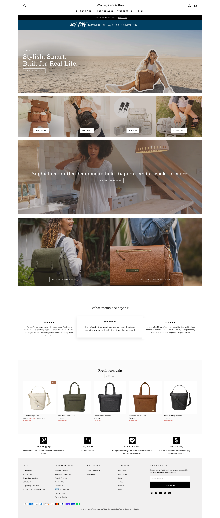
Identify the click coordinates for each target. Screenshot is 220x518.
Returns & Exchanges (63, 474)
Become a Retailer (93, 470)
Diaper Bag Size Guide (31, 486)
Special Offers (60, 482)
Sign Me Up (170, 485)
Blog (120, 489)
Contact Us (59, 486)
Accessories (125, 11)
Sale (141, 11)
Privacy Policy (60, 493)
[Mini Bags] (87, 116)
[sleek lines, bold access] (64, 252)
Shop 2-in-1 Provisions (109, 180)
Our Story (122, 470)
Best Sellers (105, 11)
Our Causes (122, 474)
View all (110, 376)
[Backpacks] (41, 116)
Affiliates (121, 482)
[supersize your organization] (156, 252)
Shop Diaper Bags (34, 71)
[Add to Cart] (52, 410)
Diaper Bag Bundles (30, 478)
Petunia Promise (61, 478)
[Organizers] (179, 116)
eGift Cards (27, 482)
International (91, 474)
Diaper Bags (84, 11)
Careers (121, 486)
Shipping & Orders (62, 470)
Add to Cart (39, 407)
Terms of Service (61, 497)
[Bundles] (133, 116)
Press (120, 478)
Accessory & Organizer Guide (34, 489)
